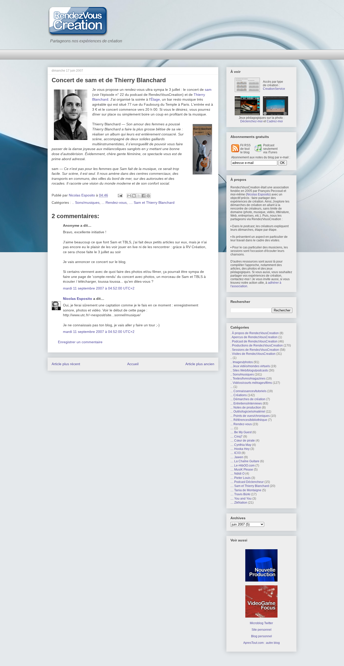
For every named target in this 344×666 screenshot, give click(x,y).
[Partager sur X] (138, 195)
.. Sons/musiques (85, 202)
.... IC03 (235, 453)
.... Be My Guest (241, 432)
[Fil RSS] (235, 151)
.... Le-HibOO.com (242, 465)
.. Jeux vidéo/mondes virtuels (250, 366)
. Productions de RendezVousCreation (256, 345)
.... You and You (241, 498)
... (231, 387)
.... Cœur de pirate (242, 440)
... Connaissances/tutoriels (248, 391)
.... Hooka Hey (240, 449)
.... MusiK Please (241, 469)
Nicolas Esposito (77, 299)
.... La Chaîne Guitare (244, 461)
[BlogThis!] (133, 195)
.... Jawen (236, 457)
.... (231, 428)
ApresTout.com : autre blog (261, 643)
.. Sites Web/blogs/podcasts (249, 370)
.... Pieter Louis (240, 478)
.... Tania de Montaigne (245, 490)
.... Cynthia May (240, 445)
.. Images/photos (241, 362)
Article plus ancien (199, 364)
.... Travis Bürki (240, 494)
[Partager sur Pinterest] (148, 195)
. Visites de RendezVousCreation (253, 354)
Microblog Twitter (261, 623)
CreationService (274, 89)
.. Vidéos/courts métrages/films (251, 383)
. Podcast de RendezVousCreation (254, 341)
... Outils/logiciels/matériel (247, 411)
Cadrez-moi (275, 121)
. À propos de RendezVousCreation (254, 333)
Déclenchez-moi (251, 121)
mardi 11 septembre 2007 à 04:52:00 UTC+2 (98, 288)
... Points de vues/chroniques (250, 416)
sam (208, 90)
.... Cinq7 (236, 436)
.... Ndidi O (237, 473)
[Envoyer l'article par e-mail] (119, 195)
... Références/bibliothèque (248, 420)
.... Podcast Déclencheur (247, 482)
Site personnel (261, 629)
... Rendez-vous (114, 202)
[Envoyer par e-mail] (129, 195)
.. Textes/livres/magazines (247, 378)
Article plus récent (66, 364)
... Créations (238, 395)
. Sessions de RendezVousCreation (254, 350)
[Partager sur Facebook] (143, 195)
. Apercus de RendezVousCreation (254, 337)
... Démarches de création (247, 399)
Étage (155, 99)
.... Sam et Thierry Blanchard (152, 202)
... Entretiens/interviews (246, 403)
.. (231, 358)
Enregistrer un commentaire (80, 342)
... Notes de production (245, 407)
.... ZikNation (238, 502)
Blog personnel (261, 636)
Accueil (133, 364)
